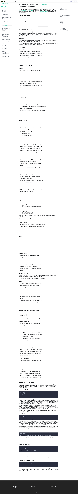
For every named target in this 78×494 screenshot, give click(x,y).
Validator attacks (62, 17)
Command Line (16, 486)
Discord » (33, 486)
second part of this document (44, 11)
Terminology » (52, 483)
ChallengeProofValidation (63, 29)
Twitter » (33, 487)
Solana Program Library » (53, 486)
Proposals (51, 485)
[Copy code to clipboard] (57, 392)
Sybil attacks (61, 16)
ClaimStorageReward (62, 28)
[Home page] (19, 4)
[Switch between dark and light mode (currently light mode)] (69, 1)
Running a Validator (17, 485)
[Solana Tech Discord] (66, 1)
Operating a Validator (16, 1)
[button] (6, 3)
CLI (7, 1)
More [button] (20, 1)
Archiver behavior (62, 23)
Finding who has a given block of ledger (65, 15)
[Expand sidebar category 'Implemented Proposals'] (11, 56)
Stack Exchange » (34, 483)
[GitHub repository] (68, 1)
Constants (61, 10)
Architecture (10, 1)
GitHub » (33, 485)
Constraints (61, 8)
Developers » (16, 483)
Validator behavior (62, 22)
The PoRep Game (62, 14)
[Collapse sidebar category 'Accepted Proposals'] (11, 7)
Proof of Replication (62, 4)
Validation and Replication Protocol (64, 9)
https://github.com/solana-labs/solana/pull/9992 (26, 10)
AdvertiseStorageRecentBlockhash (64, 30)
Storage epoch (61, 21)
